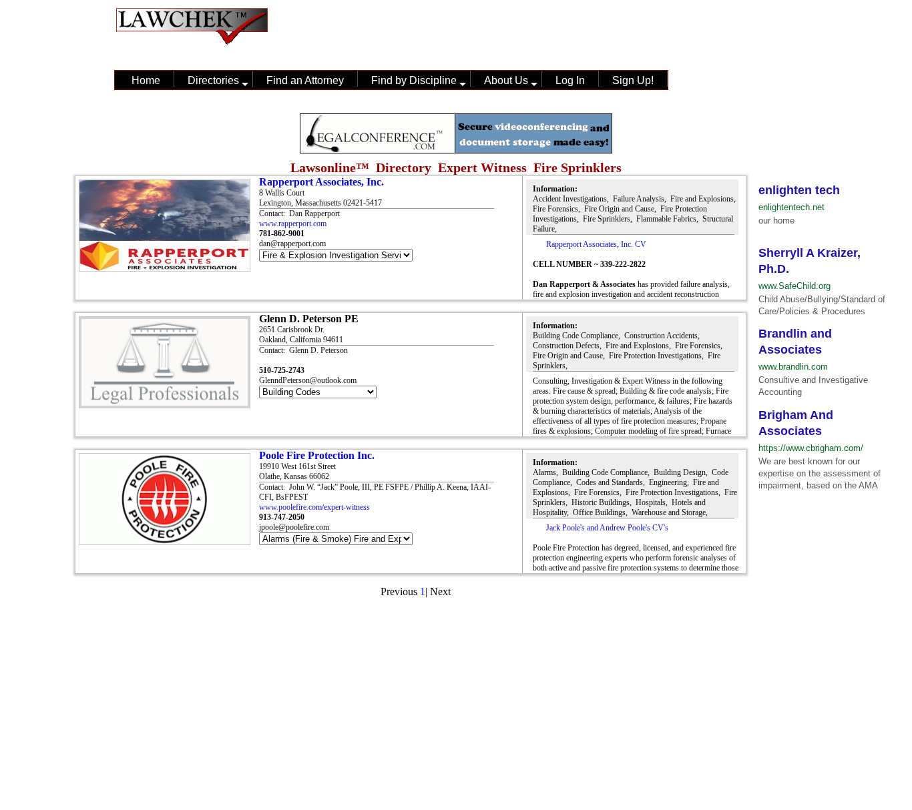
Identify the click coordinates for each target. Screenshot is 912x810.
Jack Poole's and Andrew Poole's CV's (607, 527)
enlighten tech (799, 190)
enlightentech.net (791, 207)
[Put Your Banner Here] (456, 149)
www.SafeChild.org (794, 286)
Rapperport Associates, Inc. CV (596, 244)
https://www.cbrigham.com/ (810, 448)
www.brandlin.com (793, 367)
